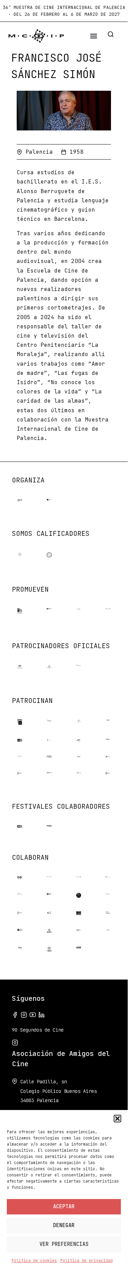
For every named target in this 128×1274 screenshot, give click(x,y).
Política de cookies (34, 1260)
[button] (117, 1118)
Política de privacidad (86, 1260)
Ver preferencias (64, 1244)
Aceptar (64, 1206)
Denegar (64, 1225)
